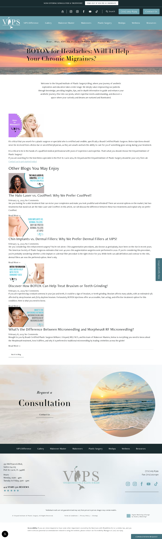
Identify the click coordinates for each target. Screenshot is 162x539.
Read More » (15, 215)
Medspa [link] (121, 23)
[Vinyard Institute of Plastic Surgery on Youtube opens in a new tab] (90, 11)
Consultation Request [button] (146, 536)
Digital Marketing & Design (141, 516)
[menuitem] (71, 11)
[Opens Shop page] (63, 11)
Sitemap (95, 516)
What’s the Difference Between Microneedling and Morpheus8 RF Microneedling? (71, 329)
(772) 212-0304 (117, 530)
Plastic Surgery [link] (105, 23)
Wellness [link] (136, 23)
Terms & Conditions (71, 516)
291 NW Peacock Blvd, (13, 464)
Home (49, 42)
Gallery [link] (48, 23)
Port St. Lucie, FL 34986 (14, 470)
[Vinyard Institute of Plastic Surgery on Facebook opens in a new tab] (83, 11)
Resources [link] (151, 23)
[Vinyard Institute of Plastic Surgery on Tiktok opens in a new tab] (96, 11)
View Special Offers (158, 269)
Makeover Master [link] (66, 23)
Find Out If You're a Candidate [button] (101, 3)
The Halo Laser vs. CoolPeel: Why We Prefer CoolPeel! (50, 195)
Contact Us (151, 11)
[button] (5, 534)
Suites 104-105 (10, 467)
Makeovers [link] (86, 23)
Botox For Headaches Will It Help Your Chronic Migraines (88, 42)
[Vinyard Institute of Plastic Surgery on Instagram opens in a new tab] (71, 11)
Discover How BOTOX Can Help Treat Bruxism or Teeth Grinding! (58, 285)
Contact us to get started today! (23, 161)
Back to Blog (16, 354)
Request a (45, 399)
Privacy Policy (85, 516)
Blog (56, 42)
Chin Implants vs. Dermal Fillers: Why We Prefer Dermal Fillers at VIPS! (63, 238)
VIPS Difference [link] (31, 23)
